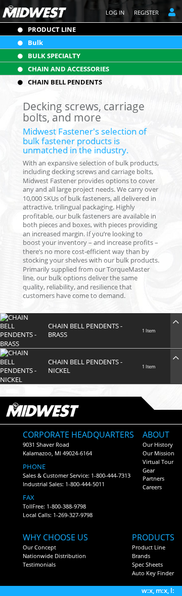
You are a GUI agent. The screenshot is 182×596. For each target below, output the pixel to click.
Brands (141, 556)
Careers (152, 487)
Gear (149, 470)
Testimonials (39, 564)
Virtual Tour (158, 461)
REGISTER (146, 12)
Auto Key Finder (153, 573)
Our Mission (158, 453)
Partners (153, 478)
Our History (158, 444)
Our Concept (39, 547)
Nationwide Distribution (54, 556)
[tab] (91, 331)
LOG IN (115, 12)
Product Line (148, 547)
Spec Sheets (147, 564)
